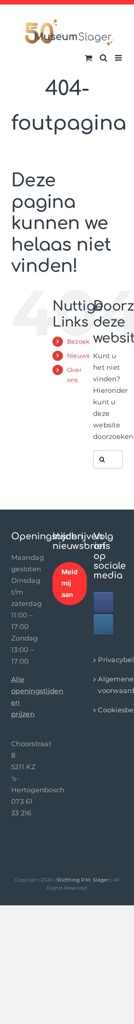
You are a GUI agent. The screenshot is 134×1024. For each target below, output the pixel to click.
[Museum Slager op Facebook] (103, 602)
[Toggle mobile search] (103, 58)
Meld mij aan (69, 583)
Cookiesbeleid (108, 710)
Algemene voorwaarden (108, 685)
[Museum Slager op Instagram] (103, 624)
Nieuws (78, 355)
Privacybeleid (108, 660)
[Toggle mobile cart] (88, 58)
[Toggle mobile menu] (119, 58)
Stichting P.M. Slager (83, 880)
